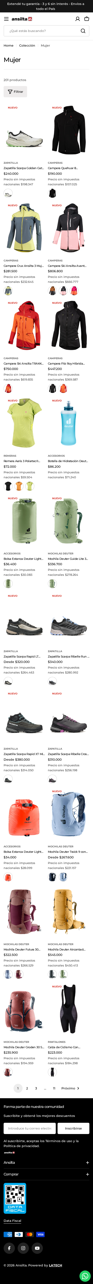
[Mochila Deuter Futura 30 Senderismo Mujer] (24, 911)
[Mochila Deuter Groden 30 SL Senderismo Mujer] (24, 1009)
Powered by (45, 1265)
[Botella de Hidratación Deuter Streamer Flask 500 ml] (68, 423)
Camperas (55, 162)
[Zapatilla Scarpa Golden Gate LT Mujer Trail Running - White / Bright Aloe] (8, 193)
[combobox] (46, 30)
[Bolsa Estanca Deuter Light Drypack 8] (24, 521)
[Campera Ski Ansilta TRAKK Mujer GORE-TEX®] (24, 325)
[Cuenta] (77, 19)
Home (9, 45)
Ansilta (21, 1265)
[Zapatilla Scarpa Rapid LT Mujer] (24, 618)
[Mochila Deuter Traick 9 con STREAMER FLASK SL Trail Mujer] (68, 814)
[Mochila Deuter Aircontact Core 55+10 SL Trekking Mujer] (68, 911)
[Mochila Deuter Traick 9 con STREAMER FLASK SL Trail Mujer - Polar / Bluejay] (63, 876)
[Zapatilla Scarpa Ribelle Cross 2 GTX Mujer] (68, 716)
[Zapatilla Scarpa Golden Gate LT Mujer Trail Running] (24, 130)
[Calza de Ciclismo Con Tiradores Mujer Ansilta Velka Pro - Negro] (52, 1072)
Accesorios (56, 455)
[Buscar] (83, 31)
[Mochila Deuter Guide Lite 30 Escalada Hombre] (68, 521)
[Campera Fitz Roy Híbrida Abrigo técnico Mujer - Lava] (63, 388)
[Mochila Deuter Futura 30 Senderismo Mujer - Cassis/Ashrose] (18, 974)
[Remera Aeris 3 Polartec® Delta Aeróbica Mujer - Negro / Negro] (8, 486)
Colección (27, 45)
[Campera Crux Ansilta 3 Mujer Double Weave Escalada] (24, 228)
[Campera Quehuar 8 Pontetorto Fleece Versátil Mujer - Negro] (52, 193)
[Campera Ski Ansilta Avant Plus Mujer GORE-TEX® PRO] (68, 228)
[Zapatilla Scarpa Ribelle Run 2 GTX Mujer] (68, 618)
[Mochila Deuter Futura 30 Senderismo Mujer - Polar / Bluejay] (8, 974)
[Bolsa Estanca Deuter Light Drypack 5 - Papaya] (8, 876)
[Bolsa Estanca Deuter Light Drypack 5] (24, 814)
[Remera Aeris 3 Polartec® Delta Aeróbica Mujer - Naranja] (18, 486)
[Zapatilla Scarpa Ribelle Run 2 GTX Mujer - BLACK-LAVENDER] (52, 681)
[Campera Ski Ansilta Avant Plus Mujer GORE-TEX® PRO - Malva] (63, 290)
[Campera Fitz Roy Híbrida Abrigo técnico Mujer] (68, 325)
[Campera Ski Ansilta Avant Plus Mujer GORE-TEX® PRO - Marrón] (52, 290)
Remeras (10, 455)
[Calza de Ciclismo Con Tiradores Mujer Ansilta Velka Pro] (68, 1009)
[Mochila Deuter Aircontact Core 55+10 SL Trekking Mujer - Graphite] (52, 974)
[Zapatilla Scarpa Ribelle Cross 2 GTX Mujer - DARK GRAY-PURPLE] (52, 779)
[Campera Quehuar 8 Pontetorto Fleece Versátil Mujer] (68, 130)
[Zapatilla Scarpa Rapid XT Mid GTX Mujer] (24, 716)
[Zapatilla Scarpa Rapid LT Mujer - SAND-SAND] (8, 681)
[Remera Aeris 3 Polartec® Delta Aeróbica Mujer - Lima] (29, 486)
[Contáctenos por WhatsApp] (85, 1276)
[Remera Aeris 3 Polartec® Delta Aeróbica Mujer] (24, 423)
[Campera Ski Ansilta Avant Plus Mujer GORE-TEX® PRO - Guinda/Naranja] (74, 290)
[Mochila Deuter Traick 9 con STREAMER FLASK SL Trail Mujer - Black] (52, 876)
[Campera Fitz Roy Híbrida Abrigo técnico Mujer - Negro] (52, 388)
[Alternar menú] (6, 19)
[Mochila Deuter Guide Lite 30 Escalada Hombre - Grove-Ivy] (52, 583)
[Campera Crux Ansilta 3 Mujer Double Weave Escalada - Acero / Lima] (8, 290)
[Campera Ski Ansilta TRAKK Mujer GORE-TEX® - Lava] (8, 388)
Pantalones (56, 1042)
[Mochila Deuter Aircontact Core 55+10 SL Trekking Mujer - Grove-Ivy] (63, 974)
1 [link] (18, 1088)
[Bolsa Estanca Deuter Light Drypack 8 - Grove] (8, 583)
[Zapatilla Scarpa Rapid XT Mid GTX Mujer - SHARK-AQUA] (8, 779)
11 (54, 1088)
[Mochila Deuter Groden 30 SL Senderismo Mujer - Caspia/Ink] (8, 1072)
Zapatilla (11, 162)
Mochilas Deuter (60, 553)
